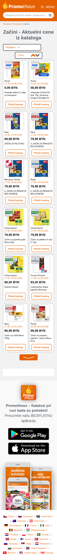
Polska (30, 534)
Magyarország (38, 530)
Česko (11, 516)
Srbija (28, 543)
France (33, 525)
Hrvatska (14, 534)
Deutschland (15, 525)
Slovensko (28, 516)
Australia (21, 521)
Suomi (28, 539)
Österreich (39, 521)
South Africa (47, 516)
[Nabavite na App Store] (28, 448)
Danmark (43, 539)
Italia (47, 525)
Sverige (45, 534)
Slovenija (13, 543)
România (18, 530)
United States (30, 553)
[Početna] (19, 5)
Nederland (45, 543)
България (17, 548)
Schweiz (12, 553)
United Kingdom (38, 548)
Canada (49, 553)
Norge (13, 539)
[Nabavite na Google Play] (28, 434)
